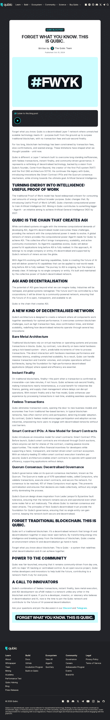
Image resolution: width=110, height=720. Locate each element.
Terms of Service (93, 663)
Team (8, 667)
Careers (69, 663)
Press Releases (12, 690)
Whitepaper (10, 663)
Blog (7, 686)
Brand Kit (70, 675)
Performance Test (13, 678)
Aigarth (49, 663)
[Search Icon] (108, 4)
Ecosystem (37, 4)
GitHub (28, 663)
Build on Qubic (31, 671)
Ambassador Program (75, 667)
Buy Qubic (73, 4)
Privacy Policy (92, 659)
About (8, 659)
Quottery (50, 667)
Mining (8, 671)
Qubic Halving (11, 682)
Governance (71, 659)
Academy (9, 675)
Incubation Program (34, 667)
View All (49, 659)
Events (69, 671)
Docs (27, 659)
